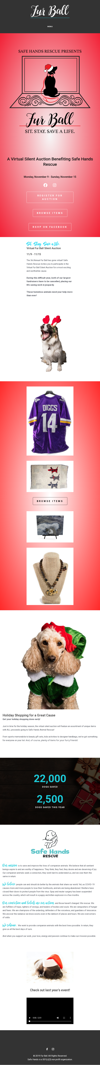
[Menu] (6, 1038)
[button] (45, 185)
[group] (50, 781)
